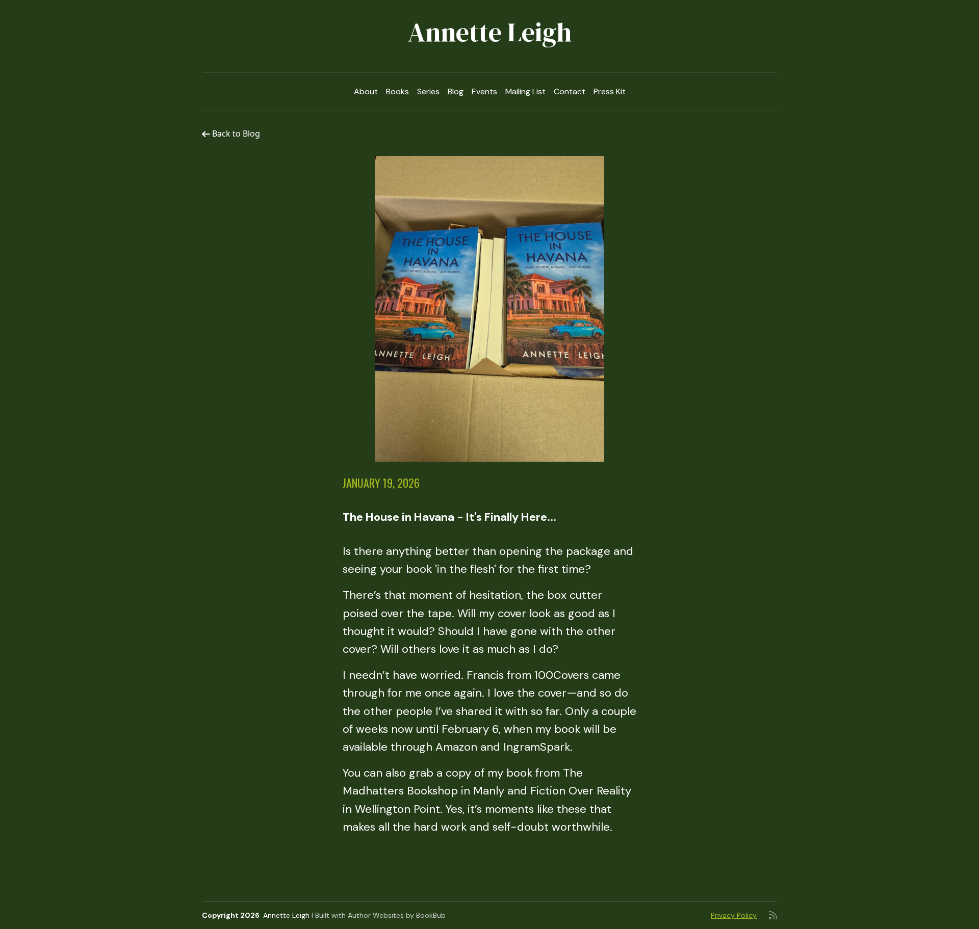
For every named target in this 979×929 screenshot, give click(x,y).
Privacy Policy (734, 915)
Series (428, 91)
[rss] (773, 915)
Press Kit (610, 91)
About (366, 91)
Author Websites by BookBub (397, 915)
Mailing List (525, 91)
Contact (569, 91)
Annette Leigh (490, 32)
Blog (455, 91)
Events (484, 91)
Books (397, 91)
